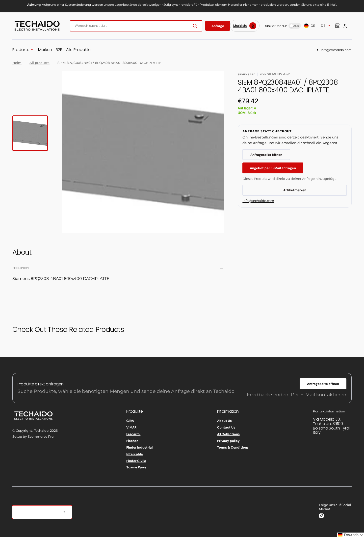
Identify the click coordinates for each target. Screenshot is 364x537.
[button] (345, 25)
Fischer (132, 441)
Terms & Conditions (233, 447)
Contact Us (226, 427)
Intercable (134, 454)
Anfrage (217, 26)
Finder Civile (136, 461)
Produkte (20, 50)
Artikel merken (294, 190)
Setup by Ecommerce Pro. (33, 436)
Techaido (41, 430)
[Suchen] (195, 25)
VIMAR (131, 427)
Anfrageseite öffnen (266, 155)
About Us (224, 421)
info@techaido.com (336, 50)
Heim (17, 63)
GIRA (130, 421)
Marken (45, 50)
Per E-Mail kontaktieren (318, 395)
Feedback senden (267, 395)
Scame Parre (136, 467)
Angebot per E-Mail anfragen (273, 168)
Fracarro (133, 434)
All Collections (228, 434)
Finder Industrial (139, 447)
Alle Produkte (78, 50)
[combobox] (136, 25)
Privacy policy (228, 441)
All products (39, 63)
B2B (59, 50)
